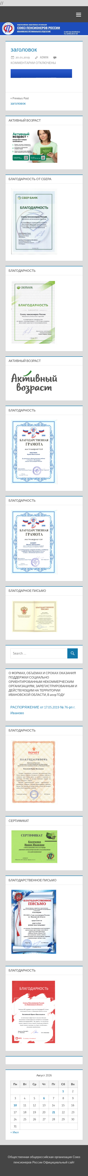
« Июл (14, 1132)
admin (44, 57)
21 (53, 1112)
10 (15, 1105)
